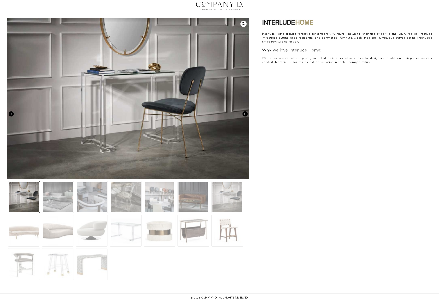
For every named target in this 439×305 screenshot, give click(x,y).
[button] (243, 24)
